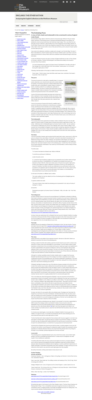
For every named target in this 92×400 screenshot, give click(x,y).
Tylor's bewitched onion (22, 42)
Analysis (23, 25)
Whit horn (19, 53)
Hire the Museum (43, 1)
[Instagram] (70, 2)
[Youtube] (74, 2)
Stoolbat (19, 89)
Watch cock (20, 71)
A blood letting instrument (23, 97)
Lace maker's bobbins (22, 65)
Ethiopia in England (21, 49)
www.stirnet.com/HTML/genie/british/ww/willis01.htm (43, 234)
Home (17, 25)
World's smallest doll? (22, 90)
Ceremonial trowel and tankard (22, 81)
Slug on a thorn (20, 55)
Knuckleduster (20, 95)
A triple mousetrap (21, 92)
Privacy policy (41, 392)
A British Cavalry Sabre (22, 63)
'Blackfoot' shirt (20, 79)
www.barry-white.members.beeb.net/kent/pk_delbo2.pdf (60, 226)
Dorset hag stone (21, 77)
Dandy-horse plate (21, 39)
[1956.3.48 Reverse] (70, 99)
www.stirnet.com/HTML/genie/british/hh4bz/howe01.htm (44, 212)
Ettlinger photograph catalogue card (22, 84)
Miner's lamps (20, 98)
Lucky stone (20, 74)
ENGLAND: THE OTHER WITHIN (29, 15)
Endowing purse (20, 45)
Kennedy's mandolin (21, 57)
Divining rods (20, 44)
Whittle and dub (20, 69)
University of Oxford (53, 1)
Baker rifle (19, 52)
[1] (51, 306)
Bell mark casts (20, 93)
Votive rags (19, 76)
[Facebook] (67, 2)
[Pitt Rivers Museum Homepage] (22, 11)
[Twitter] (63, 2)
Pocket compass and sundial (23, 47)
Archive (38, 25)
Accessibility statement (49, 392)
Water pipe (19, 68)
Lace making (20, 66)
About (35, 1)
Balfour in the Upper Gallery (23, 87)
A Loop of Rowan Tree (22, 61)
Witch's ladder (20, 41)
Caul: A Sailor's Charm (22, 50)
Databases (31, 25)
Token (18, 73)
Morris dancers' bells (21, 60)
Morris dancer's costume (22, 58)
